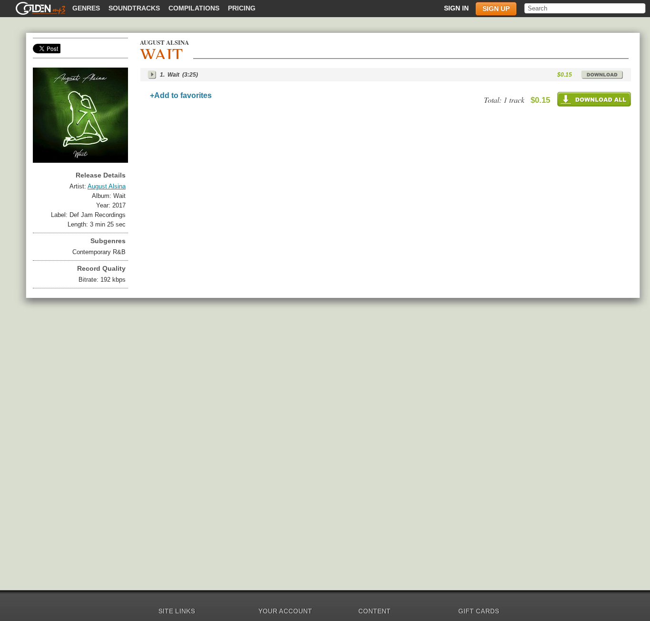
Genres (86, 8)
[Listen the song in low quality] (152, 74)
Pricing (242, 8)
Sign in (456, 8)
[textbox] (585, 8)
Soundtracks (134, 8)
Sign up (496, 8)
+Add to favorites (181, 95)
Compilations (193, 8)
